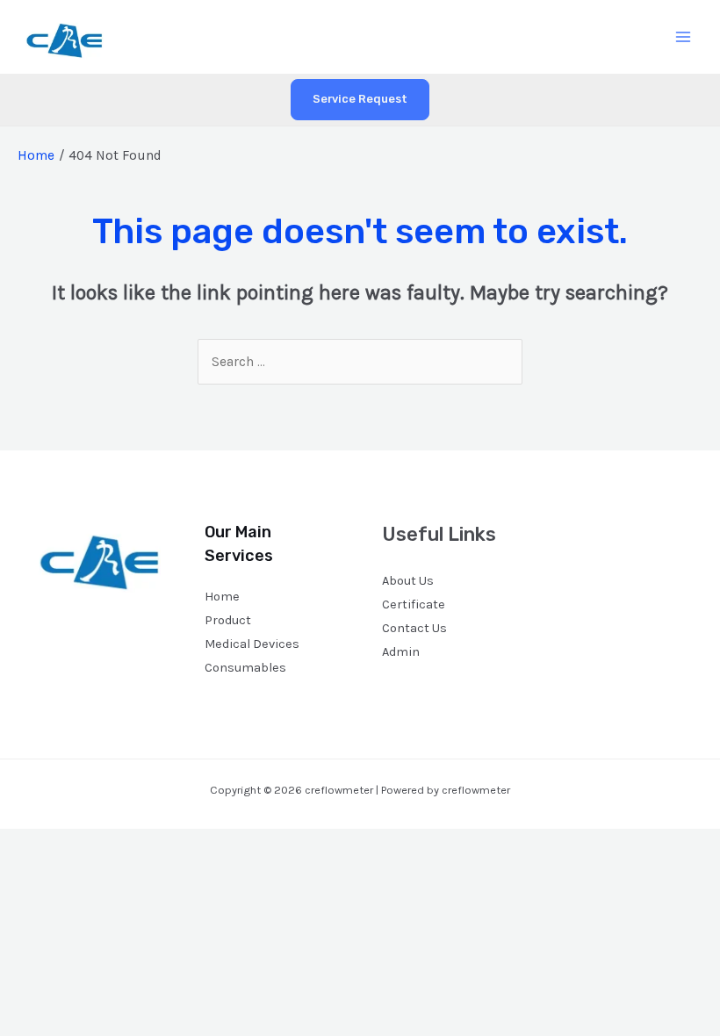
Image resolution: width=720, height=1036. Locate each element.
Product (228, 620)
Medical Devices (252, 644)
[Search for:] (360, 362)
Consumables (245, 667)
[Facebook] (572, 541)
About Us (408, 580)
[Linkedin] (667, 541)
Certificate (413, 604)
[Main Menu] (683, 36)
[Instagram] (619, 541)
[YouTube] (643, 541)
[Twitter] (596, 541)
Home (222, 596)
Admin (401, 651)
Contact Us (414, 628)
